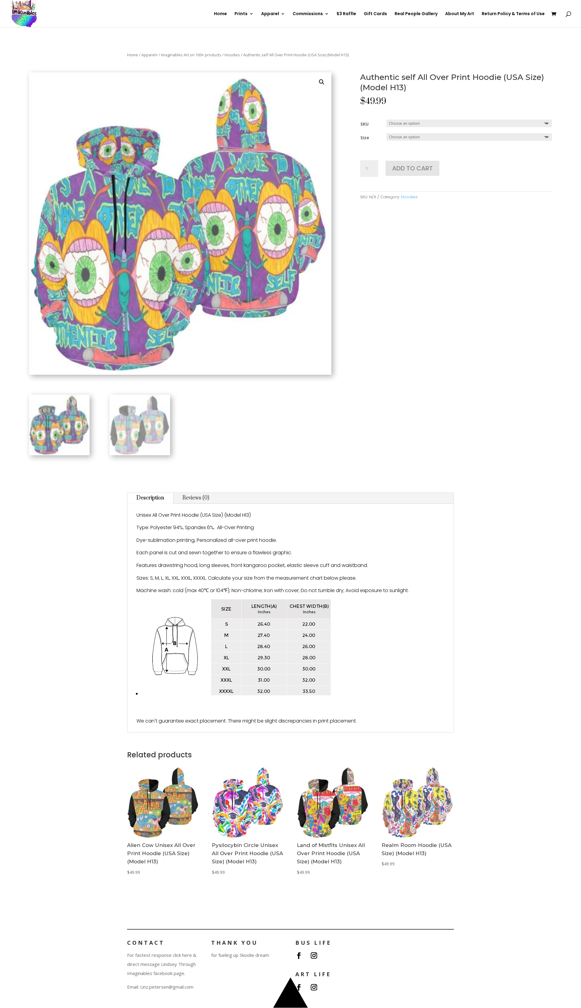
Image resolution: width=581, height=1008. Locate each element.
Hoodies (232, 55)
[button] (321, 82)
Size (364, 137)
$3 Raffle (346, 14)
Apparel (270, 14)
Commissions (308, 14)
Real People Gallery (416, 14)
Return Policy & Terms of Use (513, 14)
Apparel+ (149, 55)
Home (220, 14)
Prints (241, 14)
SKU (364, 124)
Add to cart (412, 168)
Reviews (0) (195, 498)
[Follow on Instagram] (313, 955)
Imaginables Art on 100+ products (191, 55)
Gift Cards (375, 14)
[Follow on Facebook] (298, 955)
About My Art (459, 14)
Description (150, 498)
